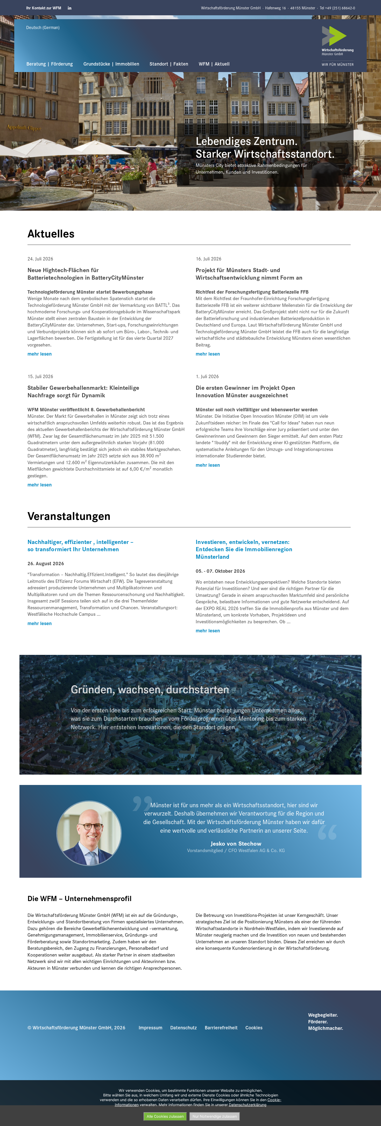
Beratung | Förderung (49, 63)
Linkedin (70, 8)
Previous (8, 18)
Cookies (254, 1027)
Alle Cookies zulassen (165, 1116)
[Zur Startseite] (338, 46)
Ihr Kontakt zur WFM (43, 8)
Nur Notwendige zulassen (215, 1116)
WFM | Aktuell (214, 63)
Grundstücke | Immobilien (111, 63)
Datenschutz (183, 1027)
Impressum (151, 1027)
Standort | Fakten (169, 63)
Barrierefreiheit (221, 1027)
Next (359, 18)
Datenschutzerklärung (247, 1104)
